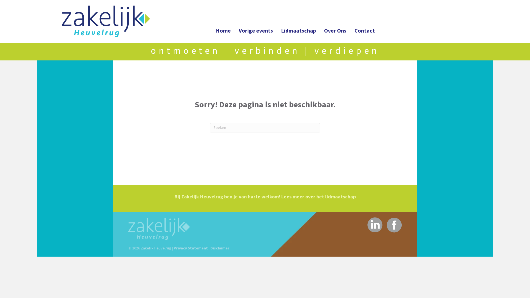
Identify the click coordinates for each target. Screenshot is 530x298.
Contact (364, 31)
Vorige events (256, 31)
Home (223, 31)
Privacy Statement (191, 248)
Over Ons (335, 31)
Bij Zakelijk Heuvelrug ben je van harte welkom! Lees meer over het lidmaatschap (265, 196)
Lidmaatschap (298, 31)
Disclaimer (219, 248)
